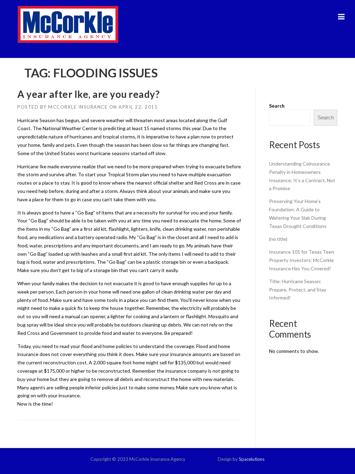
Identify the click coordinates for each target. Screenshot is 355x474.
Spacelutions (252, 459)
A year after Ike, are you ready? (88, 94)
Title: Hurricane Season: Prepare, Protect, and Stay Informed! (297, 289)
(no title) (278, 239)
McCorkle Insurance (77, 107)
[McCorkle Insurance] (68, 24)
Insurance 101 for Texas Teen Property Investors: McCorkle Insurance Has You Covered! (301, 260)
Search (277, 106)
